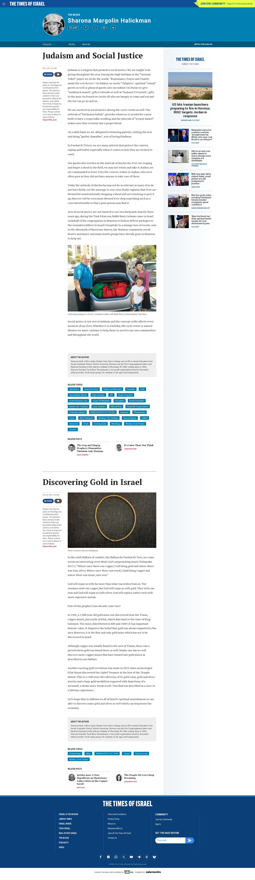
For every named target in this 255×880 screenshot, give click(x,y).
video (61, 847)
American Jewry (91, 389)
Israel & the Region (68, 814)
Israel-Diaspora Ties (78, 400)
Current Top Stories (190, 64)
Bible (88, 753)
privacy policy (113, 819)
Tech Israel (64, 828)
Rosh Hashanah (86, 418)
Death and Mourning (112, 389)
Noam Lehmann (197, 208)
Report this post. (50, 120)
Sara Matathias (130, 781)
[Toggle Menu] (3, 3)
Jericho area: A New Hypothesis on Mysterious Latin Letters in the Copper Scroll (92, 779)
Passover (124, 412)
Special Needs (129, 418)
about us (112, 824)
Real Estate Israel (68, 833)
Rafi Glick (81, 787)
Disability (131, 389)
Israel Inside (65, 824)
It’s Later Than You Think (138, 445)
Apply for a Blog (203, 44)
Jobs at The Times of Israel (119, 833)
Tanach (127, 753)
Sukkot (144, 418)
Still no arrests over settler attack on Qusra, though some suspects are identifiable (201, 156)
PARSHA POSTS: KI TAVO (107, 753)
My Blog (72, 44)
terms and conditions (117, 814)
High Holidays (98, 395)
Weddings (116, 423)
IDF (111, 395)
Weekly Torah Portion (135, 423)
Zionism (72, 429)
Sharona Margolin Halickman (109, 20)
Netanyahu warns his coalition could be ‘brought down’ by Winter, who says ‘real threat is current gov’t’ (201, 135)
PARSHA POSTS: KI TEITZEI (103, 412)
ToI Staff (196, 120)
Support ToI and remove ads (240, 4)
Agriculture (74, 389)
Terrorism (73, 423)
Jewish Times (65, 819)
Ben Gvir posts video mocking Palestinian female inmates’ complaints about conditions (201, 200)
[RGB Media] (129, 872)
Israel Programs (125, 395)
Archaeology (75, 753)
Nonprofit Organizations (137, 406)
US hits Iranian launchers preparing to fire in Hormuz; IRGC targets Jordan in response (190, 110)
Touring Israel (100, 423)
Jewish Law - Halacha (78, 406)
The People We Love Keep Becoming (139, 776)
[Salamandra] (153, 872)
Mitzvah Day (116, 406)
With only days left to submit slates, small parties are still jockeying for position (201, 179)
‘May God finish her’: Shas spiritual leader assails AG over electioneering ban (201, 220)
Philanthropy (139, 412)
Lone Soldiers (99, 406)
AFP (208, 208)
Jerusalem (119, 400)
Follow (73, 27)
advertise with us (115, 828)
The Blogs (74, 14)
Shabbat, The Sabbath (108, 418)
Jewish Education (136, 400)
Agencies (184, 120)
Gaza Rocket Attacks (78, 395)
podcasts (63, 842)
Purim (71, 418)
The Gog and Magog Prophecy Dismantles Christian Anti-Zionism (90, 448)
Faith (142, 389)
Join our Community (212, 3)
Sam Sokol (195, 187)
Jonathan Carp (130, 449)
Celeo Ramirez (83, 455)
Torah (85, 423)
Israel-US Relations (101, 400)
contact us (112, 838)
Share (49, 74)
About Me (86, 44)
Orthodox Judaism (77, 412)
